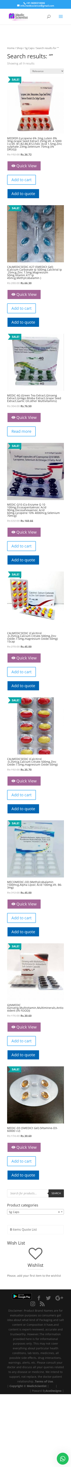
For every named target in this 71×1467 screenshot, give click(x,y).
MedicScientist (37, 1386)
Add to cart (21, 179)
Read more (21, 431)
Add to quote (23, 193)
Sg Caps (29, 48)
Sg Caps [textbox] (34, 1212)
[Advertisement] (35, 1430)
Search (56, 1193)
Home (10, 48)
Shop (20, 48)
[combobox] (35, 1212)
